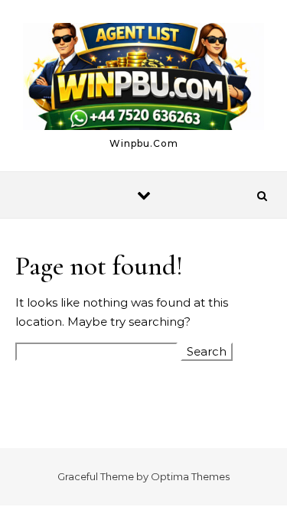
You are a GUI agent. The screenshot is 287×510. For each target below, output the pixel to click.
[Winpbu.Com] (143, 79)
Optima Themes (190, 476)
